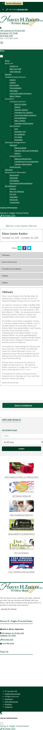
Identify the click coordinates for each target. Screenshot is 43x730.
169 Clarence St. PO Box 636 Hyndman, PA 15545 (12, 31)
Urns (16, 129)
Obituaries (9, 170)
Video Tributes (15, 96)
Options (13, 80)
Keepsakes (14, 91)
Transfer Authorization (23, 164)
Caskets (13, 82)
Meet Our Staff (15, 69)
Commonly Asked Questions (21, 93)
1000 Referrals (15, 71)
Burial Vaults (14, 85)
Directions (8, 704)
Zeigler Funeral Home (12, 694)
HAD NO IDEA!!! (20, 104)
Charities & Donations (11, 269)
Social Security (15, 167)
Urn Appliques (19, 134)
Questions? (9, 699)
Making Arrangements (22, 159)
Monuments (14, 175)
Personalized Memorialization (21, 183)
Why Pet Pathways (17, 191)
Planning (13, 145)
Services (13, 189)
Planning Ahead (20, 148)
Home (7, 61)
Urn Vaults (18, 137)
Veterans (8, 74)
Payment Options (21, 110)
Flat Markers (14, 180)
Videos (5, 282)
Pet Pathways (10, 186)
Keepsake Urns (20, 131)
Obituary (6, 255)
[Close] (1, 56)
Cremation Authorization (23, 123)
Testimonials (14, 202)
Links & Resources (11, 702)
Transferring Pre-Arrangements (26, 161)
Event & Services (9, 262)
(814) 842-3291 (22, 9)
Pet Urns (13, 194)
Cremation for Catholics (23, 112)
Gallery (5, 276)
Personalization (16, 88)
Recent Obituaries (14, 3)
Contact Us (14, 66)
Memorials (14, 178)
